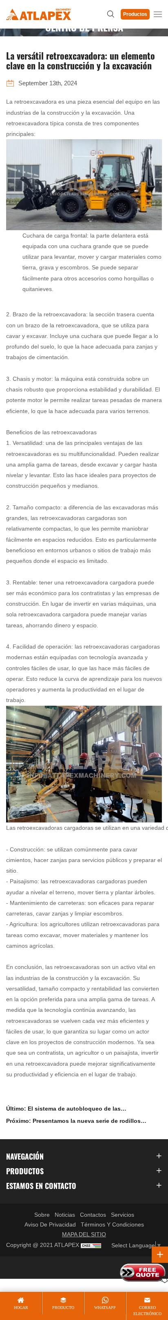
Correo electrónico (147, 1310)
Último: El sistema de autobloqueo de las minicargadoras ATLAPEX (63, 1110)
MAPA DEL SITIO (84, 1234)
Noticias (65, 1214)
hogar (21, 1307)
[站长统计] (91, 1245)
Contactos (93, 1214)
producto (63, 1307)
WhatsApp (105, 1307)
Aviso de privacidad (50, 1224)
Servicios (122, 1214)
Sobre (42, 1214)
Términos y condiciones (112, 1224)
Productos (135, 14)
